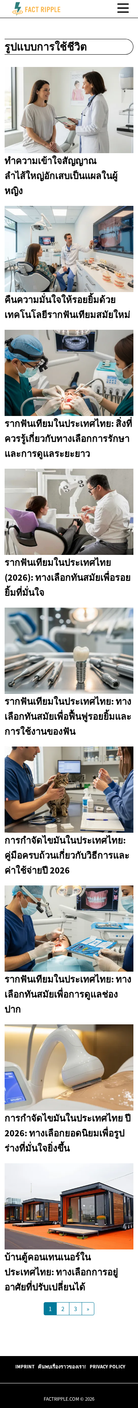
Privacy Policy (107, 1366)
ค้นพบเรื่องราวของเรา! (62, 1366)
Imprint (24, 1366)
